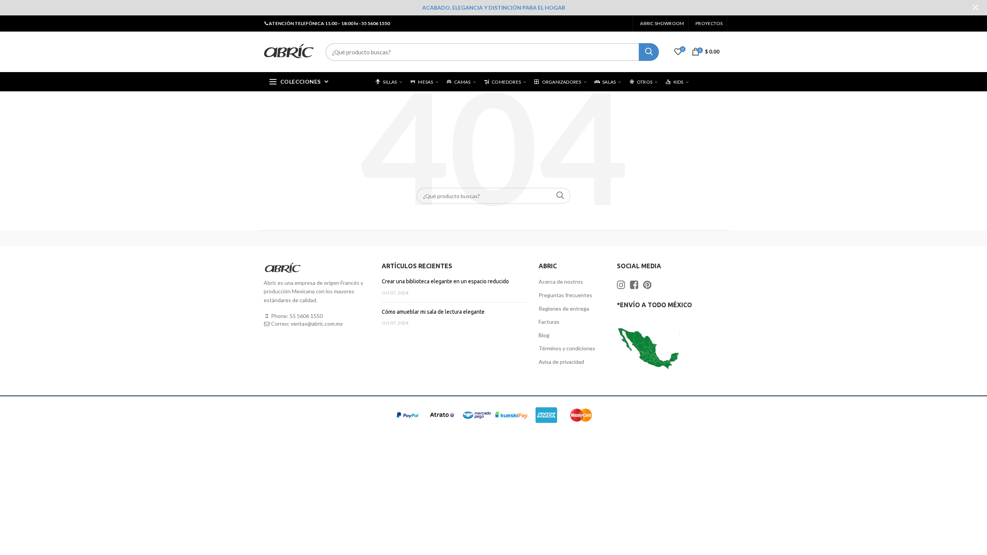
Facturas (549, 321)
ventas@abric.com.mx (317, 323)
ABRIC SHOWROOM (662, 23)
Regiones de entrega (564, 308)
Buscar (649, 52)
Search (560, 196)
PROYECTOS (709, 23)
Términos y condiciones (567, 348)
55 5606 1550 (306, 316)
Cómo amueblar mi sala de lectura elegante (433, 312)
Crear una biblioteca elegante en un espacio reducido (445, 281)
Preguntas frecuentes (565, 295)
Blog (544, 335)
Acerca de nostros (561, 281)
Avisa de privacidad (561, 361)
